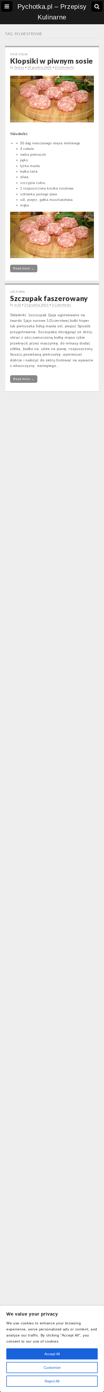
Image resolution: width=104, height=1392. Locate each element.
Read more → (23, 268)
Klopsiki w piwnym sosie (51, 61)
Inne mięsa (19, 54)
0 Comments (64, 67)
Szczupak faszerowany (49, 298)
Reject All (52, 1381)
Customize (52, 1368)
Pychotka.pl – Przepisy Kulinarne (52, 12)
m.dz (17, 305)
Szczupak (17, 291)
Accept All (52, 1354)
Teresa (19, 67)
